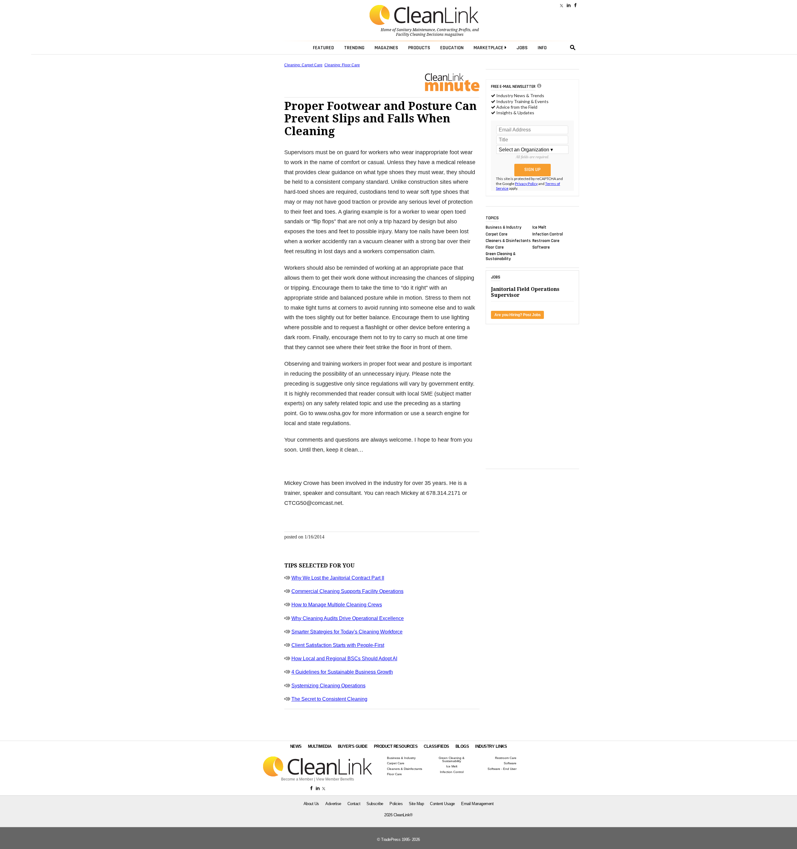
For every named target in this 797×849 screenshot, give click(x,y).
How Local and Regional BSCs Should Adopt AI (344, 658)
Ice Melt (539, 227)
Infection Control (547, 234)
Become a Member (297, 779)
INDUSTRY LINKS (491, 746)
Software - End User (502, 769)
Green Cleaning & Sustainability (501, 256)
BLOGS (462, 746)
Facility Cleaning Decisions (420, 34)
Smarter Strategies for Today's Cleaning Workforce (347, 631)
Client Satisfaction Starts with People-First (337, 645)
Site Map (416, 803)
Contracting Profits (453, 30)
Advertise (333, 803)
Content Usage (442, 803)
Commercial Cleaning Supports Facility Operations (347, 591)
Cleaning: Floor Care (342, 65)
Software (541, 247)
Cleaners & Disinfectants (508, 240)
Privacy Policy (526, 183)
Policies (396, 803)
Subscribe (374, 803)
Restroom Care (545, 240)
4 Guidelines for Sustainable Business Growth (342, 672)
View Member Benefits (335, 779)
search (573, 47)
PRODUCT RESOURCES (396, 746)
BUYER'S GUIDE (353, 746)
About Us (311, 803)
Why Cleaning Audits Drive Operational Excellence (347, 618)
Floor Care (495, 247)
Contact (354, 803)
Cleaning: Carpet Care (303, 65)
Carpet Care (496, 234)
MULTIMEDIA (320, 746)
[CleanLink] (424, 15)
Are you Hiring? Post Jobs (517, 315)
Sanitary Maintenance (416, 30)
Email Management (477, 803)
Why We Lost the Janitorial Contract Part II (337, 578)
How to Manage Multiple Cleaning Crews (336, 604)
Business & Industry (503, 227)
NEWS (296, 746)
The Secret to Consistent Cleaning (329, 699)
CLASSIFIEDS (436, 746)
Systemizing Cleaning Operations (328, 685)
